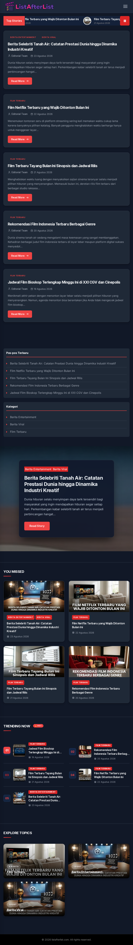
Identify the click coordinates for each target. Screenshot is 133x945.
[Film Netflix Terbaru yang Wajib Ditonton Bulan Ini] (99, 596)
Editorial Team (20, 56)
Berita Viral (17, 424)
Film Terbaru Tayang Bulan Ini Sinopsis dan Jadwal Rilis (46, 378)
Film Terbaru (18, 431)
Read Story (37, 526)
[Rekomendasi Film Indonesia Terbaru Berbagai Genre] (99, 661)
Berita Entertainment (23, 417)
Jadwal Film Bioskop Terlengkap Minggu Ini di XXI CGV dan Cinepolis (55, 392)
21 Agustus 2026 (19, 697)
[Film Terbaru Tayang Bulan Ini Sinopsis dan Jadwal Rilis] (34, 661)
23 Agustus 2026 (19, 636)
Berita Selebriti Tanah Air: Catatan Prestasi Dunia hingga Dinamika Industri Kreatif (63, 363)
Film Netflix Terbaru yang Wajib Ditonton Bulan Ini (42, 371)
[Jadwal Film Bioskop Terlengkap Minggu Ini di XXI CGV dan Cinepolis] (33, 751)
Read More (18, 81)
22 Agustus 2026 (85, 632)
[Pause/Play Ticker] (125, 21)
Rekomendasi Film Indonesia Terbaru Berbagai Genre (44, 385)
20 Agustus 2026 (85, 697)
